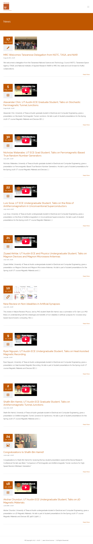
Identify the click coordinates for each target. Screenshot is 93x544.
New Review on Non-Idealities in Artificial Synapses (31, 303)
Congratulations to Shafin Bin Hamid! (23, 452)
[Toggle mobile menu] (88, 7)
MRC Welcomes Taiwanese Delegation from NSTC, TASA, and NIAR (40, 54)
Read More (86, 74)
